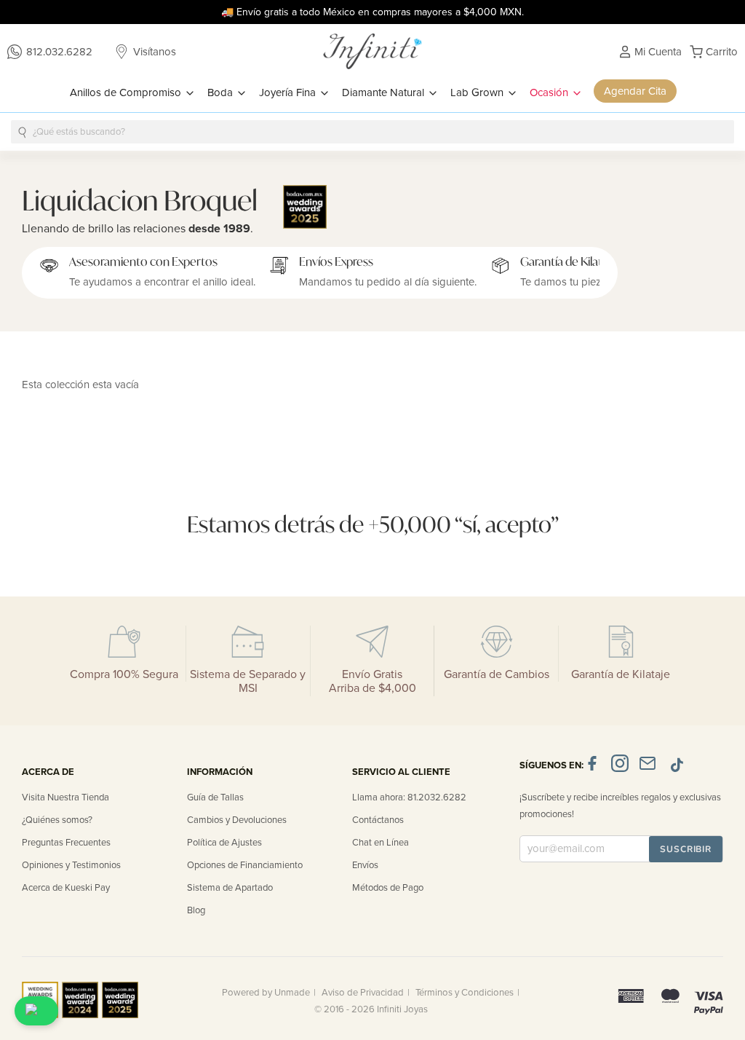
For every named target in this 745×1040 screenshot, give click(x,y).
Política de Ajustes (224, 842)
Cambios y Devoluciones (237, 820)
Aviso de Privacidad (363, 992)
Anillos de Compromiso (127, 92)
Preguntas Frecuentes (66, 842)
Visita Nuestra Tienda (65, 797)
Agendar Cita (635, 91)
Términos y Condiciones (464, 992)
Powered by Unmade (266, 992)
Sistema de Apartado (230, 888)
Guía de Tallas (215, 797)
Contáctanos (378, 820)
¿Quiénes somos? (57, 820)
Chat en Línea (380, 842)
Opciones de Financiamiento (245, 865)
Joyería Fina (289, 92)
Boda (221, 92)
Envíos (365, 865)
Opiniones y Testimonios (71, 865)
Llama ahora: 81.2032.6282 (409, 797)
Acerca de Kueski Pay (66, 888)
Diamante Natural (384, 92)
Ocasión (550, 92)
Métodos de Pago (387, 888)
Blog (196, 910)
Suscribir (686, 849)
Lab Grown (478, 92)
